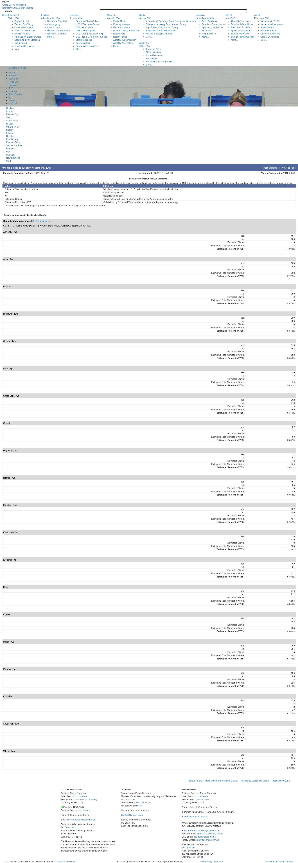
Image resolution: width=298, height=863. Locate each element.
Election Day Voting (23, 24)
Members (206, 30)
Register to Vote (22, 21)
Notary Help (119, 33)
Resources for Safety (241, 27)
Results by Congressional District (221, 780)
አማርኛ (12, 100)
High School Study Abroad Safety (162, 27)
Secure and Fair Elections (27, 39)
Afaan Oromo (15, 94)
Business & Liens (74, 16)
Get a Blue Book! (268, 30)
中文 (11, 87)
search (8, 10)
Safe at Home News (241, 33)
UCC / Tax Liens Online (87, 24)
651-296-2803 (201, 796)
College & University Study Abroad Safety (166, 24)
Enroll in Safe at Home (242, 24)
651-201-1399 (128, 799)
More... (17, 49)
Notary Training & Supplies (126, 30)
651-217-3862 (83, 810)
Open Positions (209, 21)
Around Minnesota (155, 55)
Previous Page (288, 167)
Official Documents (269, 36)
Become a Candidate (57, 21)
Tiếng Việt (13, 81)
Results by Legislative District (255, 780)
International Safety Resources (161, 30)
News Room (152, 58)
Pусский (13, 84)
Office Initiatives (153, 52)
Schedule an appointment (194, 816)
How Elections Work (24, 46)
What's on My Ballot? (24, 30)
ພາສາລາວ (13, 91)
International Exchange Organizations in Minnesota (171, 21)
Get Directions (67, 827)
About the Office (144, 44)
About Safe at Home (241, 21)
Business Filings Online (87, 21)
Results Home (270, 167)
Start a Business (84, 39)
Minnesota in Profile (270, 21)
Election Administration (48, 16)
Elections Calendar (56, 33)
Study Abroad (143, 16)
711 (81, 802)
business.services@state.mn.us (203, 830)
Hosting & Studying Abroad (159, 33)
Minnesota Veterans (270, 33)
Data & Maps (53, 27)
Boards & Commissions (202, 16)
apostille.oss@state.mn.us (209, 833)
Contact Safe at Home (132, 814)
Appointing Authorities (212, 27)
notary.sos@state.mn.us (207, 839)
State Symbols (267, 27)
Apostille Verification (123, 42)
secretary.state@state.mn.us (81, 819)
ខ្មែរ (10, 97)
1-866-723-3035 (142, 802)
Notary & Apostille (111, 16)
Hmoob (12, 75)
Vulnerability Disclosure (211, 861)
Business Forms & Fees (87, 46)
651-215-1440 (80, 796)
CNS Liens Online (84, 27)
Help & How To (209, 33)
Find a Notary (120, 21)
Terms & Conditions (65, 861)
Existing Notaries (121, 24)
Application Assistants (241, 30)
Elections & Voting (13, 16)
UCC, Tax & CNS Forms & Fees (91, 36)
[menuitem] (24, 32)
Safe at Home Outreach (242, 36)
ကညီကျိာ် (13, 103)
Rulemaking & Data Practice (159, 61)
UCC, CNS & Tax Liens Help (90, 33)
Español (12, 72)
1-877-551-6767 (202, 799)
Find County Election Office (27, 36)
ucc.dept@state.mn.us (204, 836)
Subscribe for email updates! (279, 861)
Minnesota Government (272, 24)
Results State (195, 780)
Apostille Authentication (124, 39)
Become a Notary (121, 27)
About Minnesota (259, 16)
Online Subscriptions (86, 30)
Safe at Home (228, 16)
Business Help (83, 42)
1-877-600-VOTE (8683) (85, 799)
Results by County (281, 780)
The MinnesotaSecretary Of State (18, 6)
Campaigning (53, 24)
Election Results (22, 33)
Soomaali (13, 78)
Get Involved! (20, 42)
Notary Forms (120, 36)
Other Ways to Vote (23, 27)
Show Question (43, 220)
